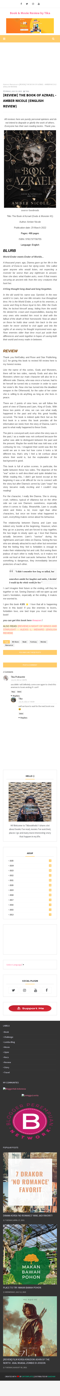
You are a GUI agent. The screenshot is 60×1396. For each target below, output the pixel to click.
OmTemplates (28, 1376)
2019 (30, 890)
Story (6, 1067)
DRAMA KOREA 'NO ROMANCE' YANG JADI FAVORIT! (27, 1215)
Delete (19, 692)
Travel (7, 1072)
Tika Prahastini (18, 676)
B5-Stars (15, 642)
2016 (30, 905)
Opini (6, 1052)
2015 (30, 909)
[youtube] (38, 4)
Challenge (8, 1037)
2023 (30, 870)
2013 (30, 914)
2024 (30, 865)
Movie (7, 1047)
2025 (30, 860)
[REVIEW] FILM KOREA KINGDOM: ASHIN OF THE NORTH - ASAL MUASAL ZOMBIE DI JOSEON (26, 1361)
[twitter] (27, 4)
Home (5, 84)
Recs (6, 1057)
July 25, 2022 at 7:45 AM (26, 702)
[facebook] (21, 4)
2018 (30, 895)
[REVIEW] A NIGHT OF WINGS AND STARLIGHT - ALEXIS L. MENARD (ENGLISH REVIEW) (30, 629)
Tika (27, 91)
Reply (13, 692)
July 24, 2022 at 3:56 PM (19, 680)
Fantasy (33, 642)
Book (24, 642)
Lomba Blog (9, 1042)
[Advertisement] (30, 61)
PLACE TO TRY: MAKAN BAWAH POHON (22, 1287)
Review (43, 642)
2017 (30, 900)
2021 (30, 880)
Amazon (36, 620)
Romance (13, 84)
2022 (30, 875)
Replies (16, 695)
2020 (30, 885)
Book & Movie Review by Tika (30, 13)
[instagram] (33, 4)
